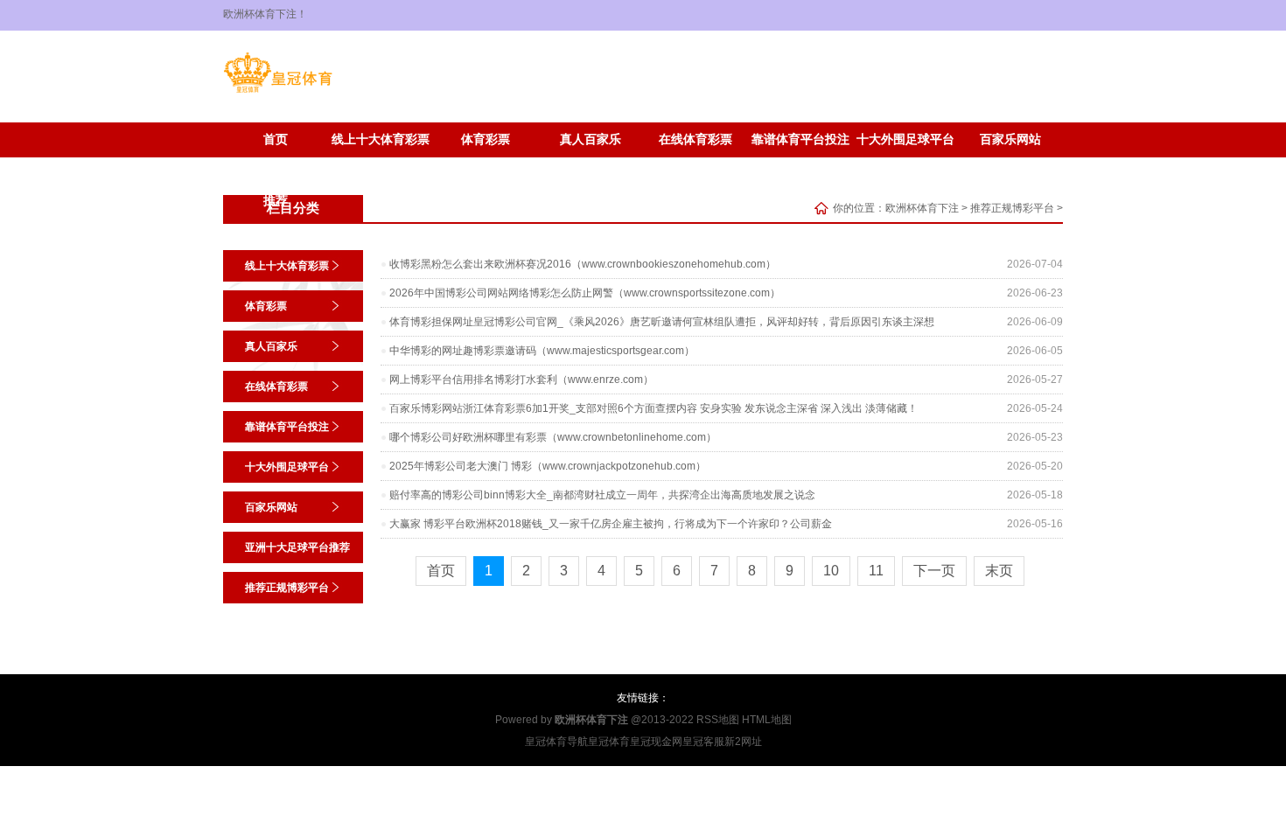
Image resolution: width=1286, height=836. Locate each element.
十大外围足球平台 (905, 139)
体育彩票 (485, 139)
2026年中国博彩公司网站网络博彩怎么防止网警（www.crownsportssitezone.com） (584, 293)
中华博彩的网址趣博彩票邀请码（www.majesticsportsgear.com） (542, 351)
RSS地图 (717, 720)
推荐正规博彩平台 (381, 165)
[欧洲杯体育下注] (277, 93)
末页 (999, 570)
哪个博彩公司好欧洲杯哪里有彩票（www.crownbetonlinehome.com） (552, 437)
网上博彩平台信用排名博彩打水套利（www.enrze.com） (521, 379)
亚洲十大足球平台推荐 (276, 171)
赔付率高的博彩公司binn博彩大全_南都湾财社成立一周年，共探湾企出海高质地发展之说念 (602, 495)
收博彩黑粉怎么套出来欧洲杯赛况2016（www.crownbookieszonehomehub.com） (582, 264)
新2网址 (743, 741)
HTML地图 (767, 720)
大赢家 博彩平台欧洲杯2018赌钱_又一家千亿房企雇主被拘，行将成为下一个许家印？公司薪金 (610, 524)
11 (876, 570)
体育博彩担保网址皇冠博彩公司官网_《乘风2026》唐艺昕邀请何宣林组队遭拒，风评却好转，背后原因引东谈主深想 (661, 322)
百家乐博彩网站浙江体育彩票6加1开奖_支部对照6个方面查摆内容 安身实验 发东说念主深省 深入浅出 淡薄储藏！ (653, 408)
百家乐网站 (1010, 139)
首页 (275, 139)
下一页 (934, 570)
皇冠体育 (609, 741)
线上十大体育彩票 (381, 139)
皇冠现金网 (656, 741)
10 (831, 570)
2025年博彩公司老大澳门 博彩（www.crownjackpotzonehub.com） (547, 466)
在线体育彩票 (695, 139)
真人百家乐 (590, 139)
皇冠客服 (703, 741)
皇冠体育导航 (556, 741)
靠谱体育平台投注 (800, 139)
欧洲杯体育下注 (922, 208)
